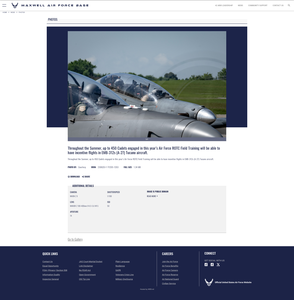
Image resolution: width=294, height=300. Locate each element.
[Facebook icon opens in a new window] (206, 264)
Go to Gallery (75, 239)
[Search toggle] (289, 6)
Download (75, 176)
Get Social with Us (214, 260)
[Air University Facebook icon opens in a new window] (212, 264)
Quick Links (50, 253)
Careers (167, 253)
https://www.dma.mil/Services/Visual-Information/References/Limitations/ (174, 210)
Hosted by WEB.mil (147, 289)
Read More (152, 196)
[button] (3, 5)
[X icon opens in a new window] (218, 264)
